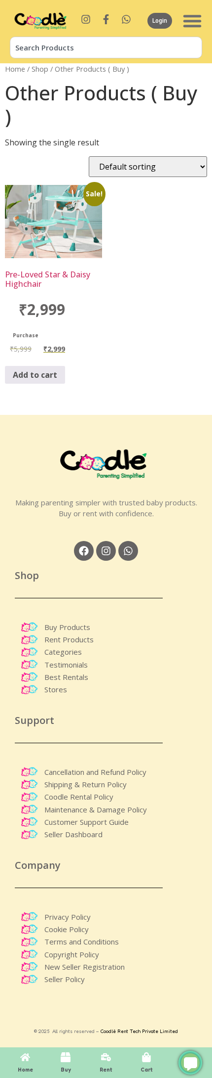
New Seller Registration (84, 967)
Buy (66, 1069)
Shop (40, 69)
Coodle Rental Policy (78, 797)
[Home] (25, 1057)
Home (15, 69)
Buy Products (67, 627)
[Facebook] (84, 551)
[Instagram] (106, 551)
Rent (106, 1069)
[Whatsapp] (128, 551)
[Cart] (146, 1057)
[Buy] (66, 1057)
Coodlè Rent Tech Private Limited (139, 1031)
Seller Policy (64, 979)
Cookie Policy (66, 929)
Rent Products (69, 639)
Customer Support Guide (86, 822)
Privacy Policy (67, 917)
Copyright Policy (71, 954)
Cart (147, 1069)
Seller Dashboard (73, 834)
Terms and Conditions (81, 941)
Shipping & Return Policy (85, 784)
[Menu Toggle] (192, 21)
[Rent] (106, 1057)
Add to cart (35, 374)
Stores (55, 689)
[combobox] (106, 47)
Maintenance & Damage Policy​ (95, 809)
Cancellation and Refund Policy (95, 772)
